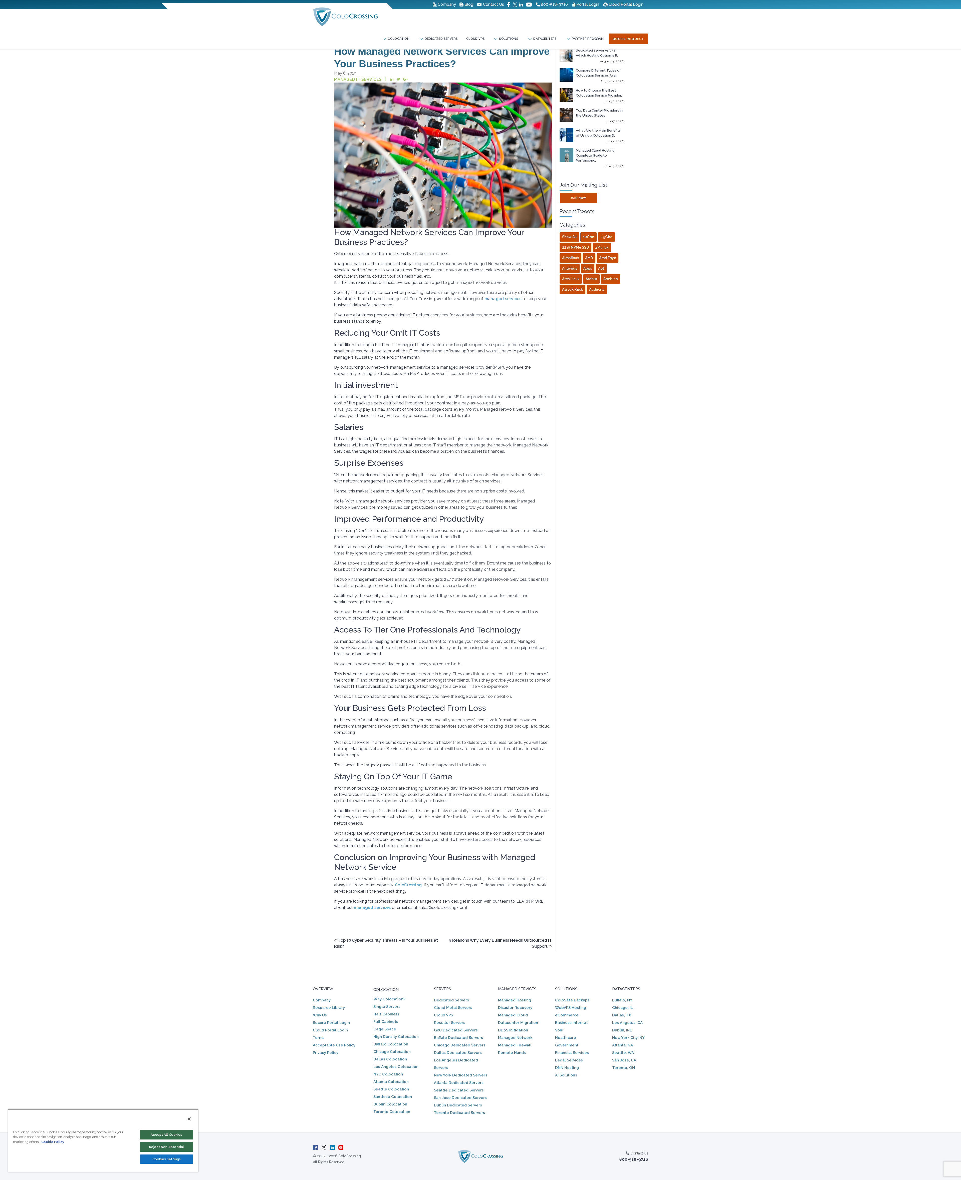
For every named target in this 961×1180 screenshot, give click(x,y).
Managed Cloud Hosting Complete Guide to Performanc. (595, 155)
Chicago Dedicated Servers (460, 1045)
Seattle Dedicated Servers (459, 1090)
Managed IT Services (358, 79)
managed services (503, 298)
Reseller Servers (449, 1022)
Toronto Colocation (391, 1111)
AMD (589, 258)
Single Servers (386, 1006)
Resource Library (329, 1007)
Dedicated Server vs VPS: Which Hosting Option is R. (597, 53)
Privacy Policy (325, 1052)
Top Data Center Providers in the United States (599, 113)
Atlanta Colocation (391, 1081)
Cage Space (384, 1029)
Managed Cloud (513, 1015)
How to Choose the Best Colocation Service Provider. (599, 93)
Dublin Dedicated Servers (458, 1105)
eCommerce (567, 1015)
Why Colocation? (389, 999)
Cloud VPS (475, 38)
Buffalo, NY (622, 1000)
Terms (319, 1037)
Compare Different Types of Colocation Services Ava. (598, 73)
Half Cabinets (386, 1014)
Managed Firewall (515, 1045)
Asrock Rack (572, 289)
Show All (569, 237)
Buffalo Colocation (390, 1044)
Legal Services (569, 1060)
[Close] (189, 1118)
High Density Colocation (396, 1036)
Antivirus (569, 268)
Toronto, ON (623, 1067)
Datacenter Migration (518, 1022)
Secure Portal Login (331, 1022)
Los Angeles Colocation (395, 1066)
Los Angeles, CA (627, 1022)
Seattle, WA (623, 1052)
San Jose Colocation (392, 1096)
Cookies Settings (166, 1159)
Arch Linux (570, 279)
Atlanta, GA (622, 1045)
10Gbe (588, 237)
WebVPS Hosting (570, 1007)
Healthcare (565, 1037)
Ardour (591, 279)
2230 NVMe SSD (575, 247)
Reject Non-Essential (166, 1147)
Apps (587, 268)
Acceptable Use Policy (334, 1045)
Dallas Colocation (390, 1059)
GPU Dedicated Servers (456, 1030)
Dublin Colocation (390, 1104)
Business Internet (571, 1022)
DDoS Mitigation (513, 1030)
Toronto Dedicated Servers (459, 1112)
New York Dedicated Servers (460, 1075)
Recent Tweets (577, 211)
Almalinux (570, 258)
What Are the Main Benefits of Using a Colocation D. (598, 133)
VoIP (559, 1030)
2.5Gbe (606, 237)
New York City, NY (628, 1037)
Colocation (386, 989)
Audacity (597, 289)
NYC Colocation (388, 1074)
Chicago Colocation (392, 1051)
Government (566, 1045)
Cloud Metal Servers (453, 1007)
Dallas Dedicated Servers (458, 1052)
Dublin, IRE (622, 1030)
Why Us (320, 1015)
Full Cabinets (385, 1021)
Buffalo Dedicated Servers (458, 1037)
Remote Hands (512, 1052)
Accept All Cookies (166, 1134)
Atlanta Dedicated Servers (459, 1082)
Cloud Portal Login (330, 1030)
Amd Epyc (607, 258)
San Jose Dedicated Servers (460, 1097)
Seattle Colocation (391, 1089)
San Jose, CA (624, 1060)
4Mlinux (601, 247)
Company (322, 1000)
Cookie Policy (52, 1142)
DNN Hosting (567, 1067)
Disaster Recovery (515, 1007)
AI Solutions (566, 1075)
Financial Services (572, 1052)
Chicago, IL (622, 1007)
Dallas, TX (621, 1015)
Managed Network (515, 1037)
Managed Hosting (514, 1000)
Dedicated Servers (451, 1000)
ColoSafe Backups (572, 1000)
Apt (601, 268)
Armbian (610, 279)
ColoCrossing (408, 885)
